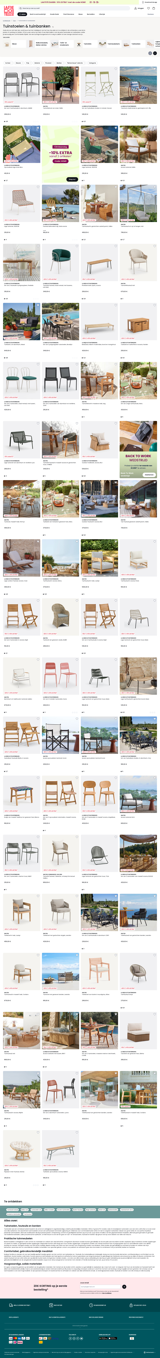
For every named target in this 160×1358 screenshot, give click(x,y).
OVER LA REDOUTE (14, 1317)
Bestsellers (91, 14)
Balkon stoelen (49, 1210)
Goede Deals (54, 14)
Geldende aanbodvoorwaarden (11, 1352)
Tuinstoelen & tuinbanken (26, 21)
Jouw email (84, 1283)
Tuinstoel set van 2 (127, 1210)
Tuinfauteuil (28, 1214)
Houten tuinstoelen (63, 1210)
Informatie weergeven (80, 1326)
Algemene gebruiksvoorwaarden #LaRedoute (121, 1352)
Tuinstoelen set (36, 1210)
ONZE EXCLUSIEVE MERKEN (96, 1317)
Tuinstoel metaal (12, 1210)
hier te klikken (106, 1293)
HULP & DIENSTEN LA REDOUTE (57, 1317)
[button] (153, 8)
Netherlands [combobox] (150, 1352)
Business (151, 14)
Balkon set (24, 1210)
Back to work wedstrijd (38, 14)
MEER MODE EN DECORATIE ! (136, 1317)
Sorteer (7, 63)
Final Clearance (68, 14)
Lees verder (6, 37)
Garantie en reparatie (90, 1352)
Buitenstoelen (113, 1210)
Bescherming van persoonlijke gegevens (62, 1352)
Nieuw (81, 14)
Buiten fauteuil (77, 1210)
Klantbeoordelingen (9, 1354)
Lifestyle (102, 14)
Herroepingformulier (103, 1352)
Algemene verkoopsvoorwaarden (41, 1352)
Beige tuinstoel (90, 1210)
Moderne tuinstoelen (13, 1214)
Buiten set (102, 1210)
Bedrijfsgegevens (26, 1352)
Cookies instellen (78, 1352)
